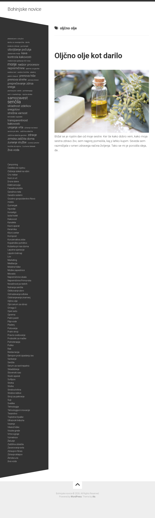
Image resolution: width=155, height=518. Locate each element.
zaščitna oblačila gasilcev (17, 135)
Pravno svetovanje (16, 335)
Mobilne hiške (14, 267)
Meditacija (12, 263)
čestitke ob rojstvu (14, 146)
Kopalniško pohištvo (17, 243)
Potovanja (12, 328)
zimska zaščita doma (21, 138)
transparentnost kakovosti (18, 122)
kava (24, 53)
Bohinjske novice (24, 9)
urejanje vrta (15, 127)
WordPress (76, 496)
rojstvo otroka (27, 94)
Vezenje (11, 424)
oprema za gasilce (32, 69)
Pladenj (11, 325)
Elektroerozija (14, 185)
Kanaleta (12, 222)
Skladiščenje (13, 369)
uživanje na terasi (31, 128)
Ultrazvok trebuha (16, 420)
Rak (9, 349)
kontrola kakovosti (19, 57)
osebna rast (12, 72)
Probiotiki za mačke (17, 338)
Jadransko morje (14, 54)
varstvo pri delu (13, 131)
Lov (9, 256)
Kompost (12, 236)
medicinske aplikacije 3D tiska (19, 61)
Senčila (11, 362)
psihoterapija (27, 91)
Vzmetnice (13, 437)
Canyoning (13, 164)
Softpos (11, 379)
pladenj (33, 72)
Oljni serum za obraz (17, 304)
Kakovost (12, 219)
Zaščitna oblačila (16, 444)
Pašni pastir (13, 318)
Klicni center (13, 233)
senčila (14, 102)
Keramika (12, 229)
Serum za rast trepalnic (19, 366)
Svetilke (11, 403)
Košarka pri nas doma (18, 246)
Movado (12, 273)
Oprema (11, 314)
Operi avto (12, 311)
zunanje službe (17, 142)
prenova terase (33, 80)
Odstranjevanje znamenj (19, 297)
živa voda (13, 150)
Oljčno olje (12, 301)
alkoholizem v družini (16, 39)
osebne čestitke (23, 72)
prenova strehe (17, 79)
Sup (9, 400)
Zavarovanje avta (16, 447)
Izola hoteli (13, 215)
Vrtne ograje (13, 434)
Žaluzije (11, 441)
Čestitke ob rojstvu (16, 168)
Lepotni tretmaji (15, 253)
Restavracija (13, 352)
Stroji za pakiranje (16, 396)
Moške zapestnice (16, 270)
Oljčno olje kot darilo (88, 55)
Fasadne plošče (15, 188)
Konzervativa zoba (16, 239)
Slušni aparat (14, 376)
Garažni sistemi (15, 195)
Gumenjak (12, 205)
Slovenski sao (14, 372)
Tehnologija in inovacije (19, 410)
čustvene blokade (28, 146)
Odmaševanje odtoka (18, 294)
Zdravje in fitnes (15, 451)
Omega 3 (12, 308)
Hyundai (11, 209)
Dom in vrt (12, 178)
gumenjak (24, 46)
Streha (11, 383)
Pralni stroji (13, 331)
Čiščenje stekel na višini (18, 171)
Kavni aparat (14, 226)
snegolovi (14, 109)
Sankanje (12, 359)
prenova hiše (27, 75)
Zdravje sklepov (15, 454)
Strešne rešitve (14, 393)
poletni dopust (13, 76)
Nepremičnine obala (17, 277)
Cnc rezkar (13, 174)
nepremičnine (16, 68)
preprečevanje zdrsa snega (20, 85)
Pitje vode (12, 321)
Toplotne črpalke (15, 417)
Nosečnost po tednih (17, 284)
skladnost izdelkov (19, 106)
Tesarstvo (12, 413)
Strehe (11, 386)
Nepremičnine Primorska (19, 280)
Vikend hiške (13, 427)
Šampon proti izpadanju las (21, 355)
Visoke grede (14, 430)
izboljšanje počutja (19, 49)
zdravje (32, 135)
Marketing (12, 260)
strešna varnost (17, 113)
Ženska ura (13, 458)
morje (12, 64)
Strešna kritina (14, 389)
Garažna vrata (14, 192)
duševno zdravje (13, 46)
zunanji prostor (33, 143)
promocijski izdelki (14, 91)
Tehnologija (13, 406)
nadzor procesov (28, 64)
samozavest (18, 98)
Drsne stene (13, 181)
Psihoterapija (14, 342)
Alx (93, 496)
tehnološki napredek (15, 117)
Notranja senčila (15, 287)
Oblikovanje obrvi (16, 290)
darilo (27, 42)
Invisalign (12, 212)
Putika (10, 345)
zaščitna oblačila (26, 131)
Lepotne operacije (16, 250)
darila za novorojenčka (16, 42)
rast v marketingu (14, 94)
